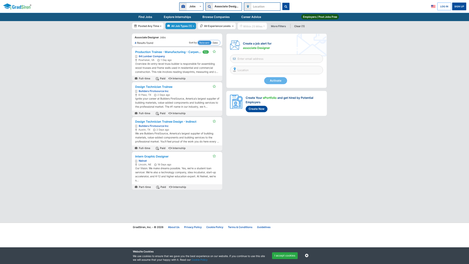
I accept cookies (284, 255)
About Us (174, 227)
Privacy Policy (193, 227)
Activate (275, 80)
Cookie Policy (199, 259)
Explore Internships (177, 17)
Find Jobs (145, 17)
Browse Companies (216, 17)
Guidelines (264, 227)
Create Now (257, 109)
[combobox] (191, 6)
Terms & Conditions (240, 227)
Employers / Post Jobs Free (320, 16)
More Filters (278, 26)
